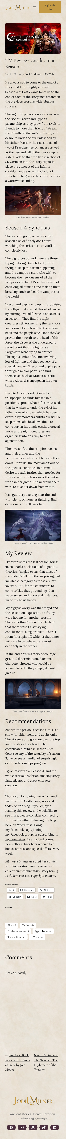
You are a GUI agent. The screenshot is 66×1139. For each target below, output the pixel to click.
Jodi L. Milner (33, 74)
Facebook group (21, 834)
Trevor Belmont (16, 937)
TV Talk (49, 74)
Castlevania (28, 925)
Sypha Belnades (43, 931)
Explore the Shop (50, 7)
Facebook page (20, 830)
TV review (37, 937)
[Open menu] (34, 7)
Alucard (12, 925)
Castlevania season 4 (18, 931)
